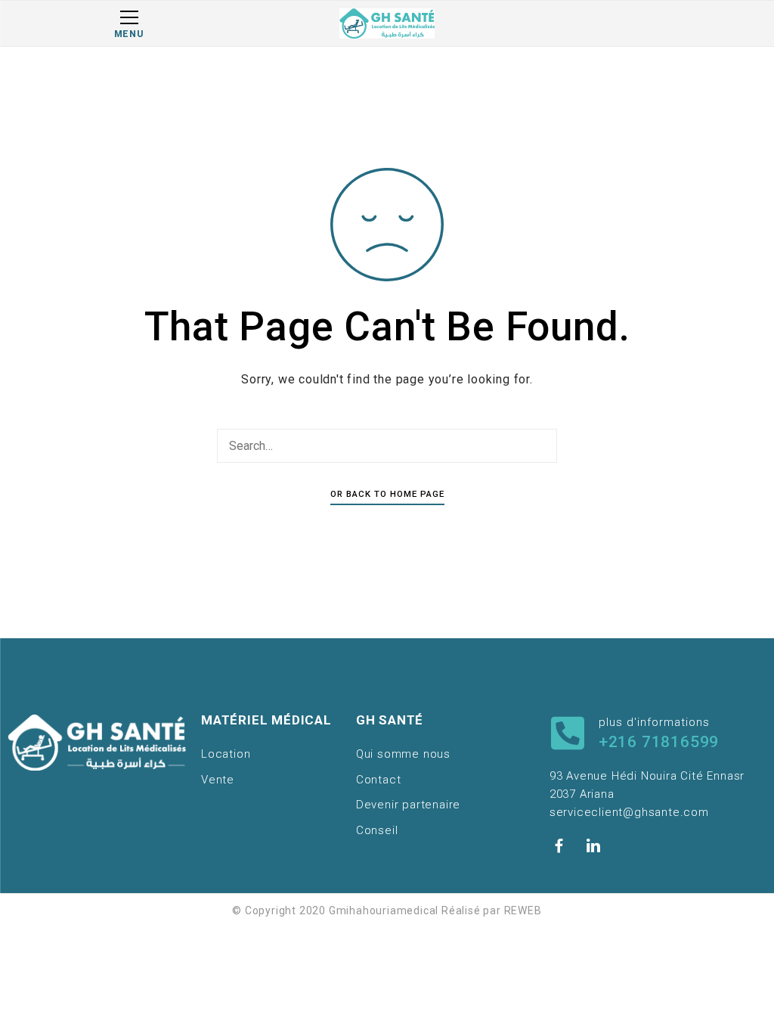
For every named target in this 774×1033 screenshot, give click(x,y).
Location (225, 754)
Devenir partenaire (408, 804)
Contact (378, 779)
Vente (217, 779)
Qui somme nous (403, 754)
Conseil (377, 830)
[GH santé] (387, 23)
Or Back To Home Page (387, 494)
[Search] (542, 446)
